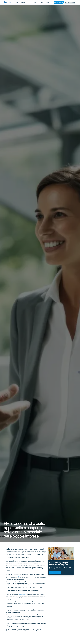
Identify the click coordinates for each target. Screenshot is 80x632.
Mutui (17, 2)
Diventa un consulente (70, 2)
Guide (47, 2)
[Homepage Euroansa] (8, 2)
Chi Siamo (41, 2)
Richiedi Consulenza (58, 2)
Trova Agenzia (33, 2)
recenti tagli (16, 576)
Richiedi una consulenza (55, 572)
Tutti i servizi (23, 2)
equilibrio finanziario (22, 594)
